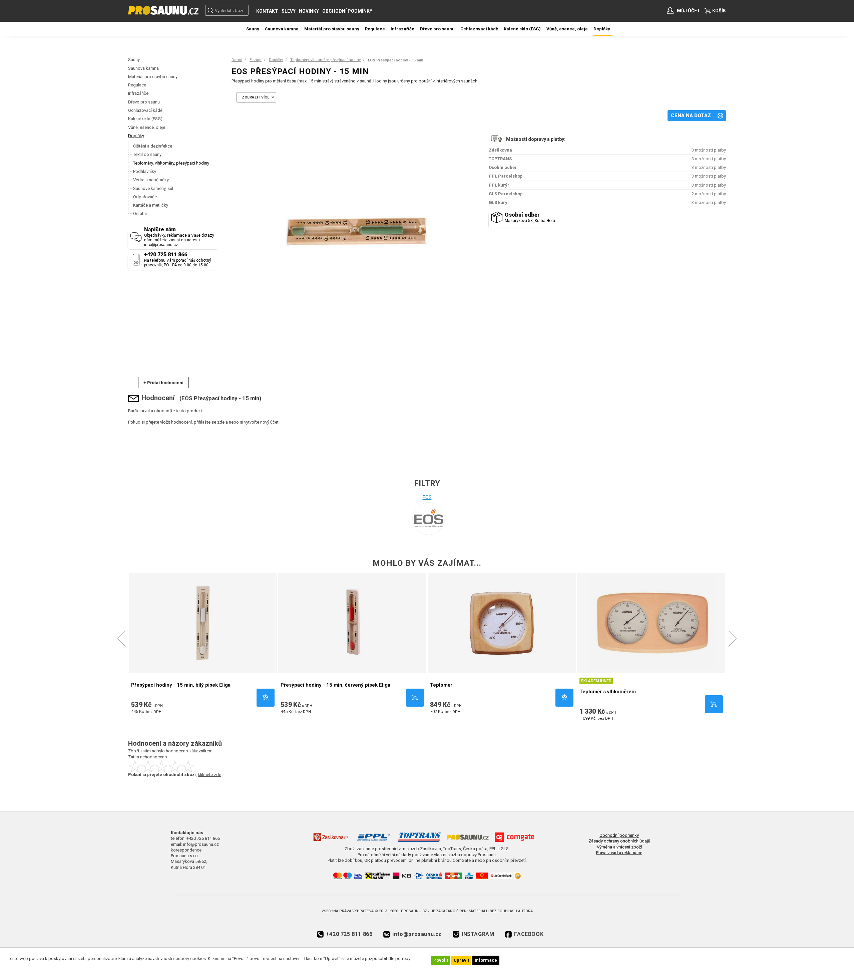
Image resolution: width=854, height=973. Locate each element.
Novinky (309, 11)
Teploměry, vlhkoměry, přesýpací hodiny (325, 60)
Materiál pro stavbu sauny (152, 76)
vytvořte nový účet (261, 422)
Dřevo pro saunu (144, 101)
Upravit (461, 960)
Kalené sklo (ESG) (145, 118)
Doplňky (136, 135)
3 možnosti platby (709, 150)
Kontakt (267, 11)
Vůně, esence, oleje (146, 127)
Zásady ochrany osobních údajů (619, 840)
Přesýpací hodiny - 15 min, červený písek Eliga (335, 685)
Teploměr (441, 685)
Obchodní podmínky (347, 11)
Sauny (134, 59)
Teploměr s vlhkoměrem (607, 692)
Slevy (289, 11)
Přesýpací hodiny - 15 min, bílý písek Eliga (181, 685)
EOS (427, 497)
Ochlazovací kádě (145, 110)
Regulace (137, 84)
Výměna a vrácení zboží (619, 846)
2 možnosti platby (709, 193)
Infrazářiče (138, 93)
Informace (486, 960)
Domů (237, 60)
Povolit (440, 960)
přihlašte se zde (209, 422)
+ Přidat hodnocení (163, 382)
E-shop (256, 60)
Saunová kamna (143, 68)
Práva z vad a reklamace (619, 852)
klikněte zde (209, 774)
